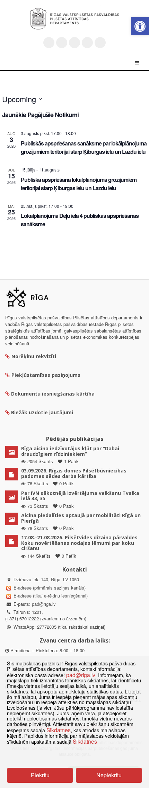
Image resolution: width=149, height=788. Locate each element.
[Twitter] (48, 42)
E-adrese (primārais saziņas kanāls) (50, 587)
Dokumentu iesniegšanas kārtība (53, 393)
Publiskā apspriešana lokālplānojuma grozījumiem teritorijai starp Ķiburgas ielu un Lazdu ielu (79, 184)
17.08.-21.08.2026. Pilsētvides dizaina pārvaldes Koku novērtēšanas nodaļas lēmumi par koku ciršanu (79, 542)
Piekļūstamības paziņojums (45, 375)
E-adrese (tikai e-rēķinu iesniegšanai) (50, 595)
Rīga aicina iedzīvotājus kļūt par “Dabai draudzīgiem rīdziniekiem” (70, 451)
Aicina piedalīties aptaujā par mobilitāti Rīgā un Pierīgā (81, 518)
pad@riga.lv (44, 604)
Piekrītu (40, 775)
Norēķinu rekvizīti (33, 356)
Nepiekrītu (109, 775)
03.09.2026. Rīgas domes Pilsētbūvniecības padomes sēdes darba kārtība (73, 473)
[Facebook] (61, 42)
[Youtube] (74, 42)
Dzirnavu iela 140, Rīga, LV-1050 (46, 579)
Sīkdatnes (58, 730)
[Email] (100, 42)
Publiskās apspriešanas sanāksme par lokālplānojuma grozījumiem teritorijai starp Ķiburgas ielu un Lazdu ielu (84, 147)
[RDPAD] (74, 18)
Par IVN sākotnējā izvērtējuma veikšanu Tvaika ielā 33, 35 (80, 496)
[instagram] (87, 42)
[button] (140, 26)
